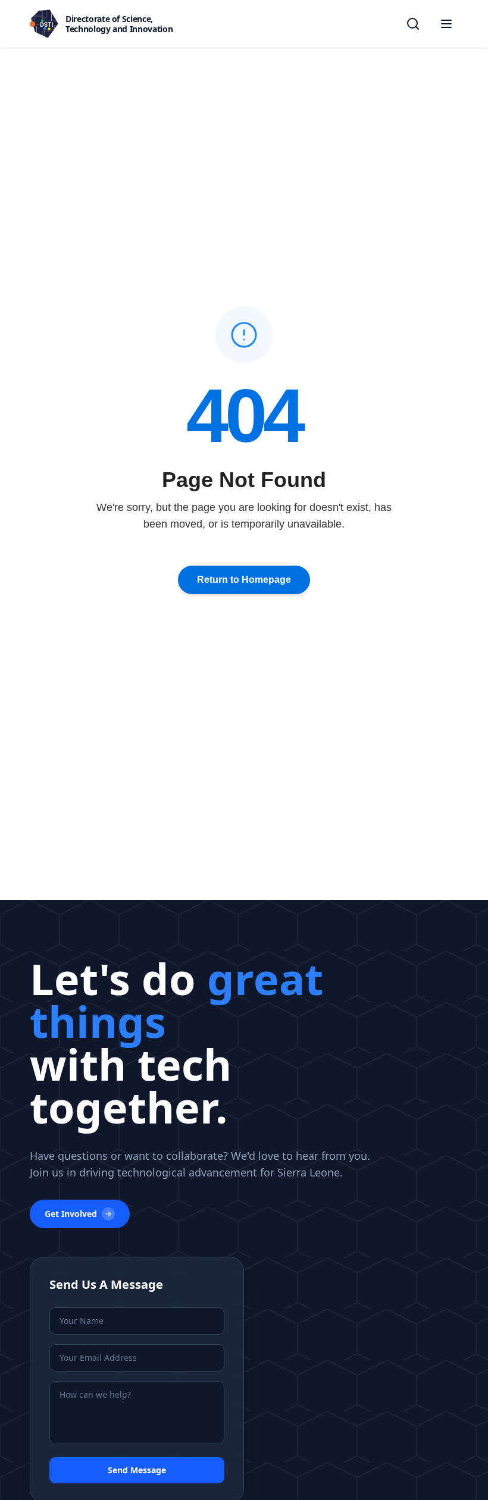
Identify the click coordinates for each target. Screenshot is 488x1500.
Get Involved (71, 1213)
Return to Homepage (244, 580)
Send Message (137, 1470)
